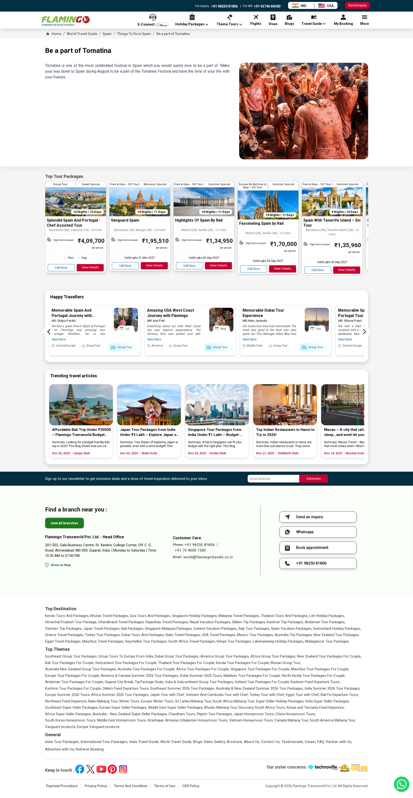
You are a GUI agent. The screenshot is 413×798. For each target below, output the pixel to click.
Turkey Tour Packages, (103, 635)
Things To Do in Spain (134, 34)
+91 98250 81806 (224, 6)
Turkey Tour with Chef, (267, 695)
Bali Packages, (132, 628)
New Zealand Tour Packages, (336, 635)
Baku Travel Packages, (183, 635)
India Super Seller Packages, (327, 701)
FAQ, (321, 742)
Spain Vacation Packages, (291, 628)
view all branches (64, 523)
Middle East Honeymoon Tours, (122, 720)
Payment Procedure (62, 786)
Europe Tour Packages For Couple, (72, 675)
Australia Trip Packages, (293, 635)
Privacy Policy (96, 786)
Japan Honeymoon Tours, (254, 714)
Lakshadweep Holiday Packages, (278, 641)
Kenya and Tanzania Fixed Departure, (316, 707)
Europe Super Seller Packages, (123, 707)
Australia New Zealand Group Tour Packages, (81, 669)
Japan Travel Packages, (101, 628)
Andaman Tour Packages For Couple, (74, 682)
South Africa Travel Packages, (192, 641)
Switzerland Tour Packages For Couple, (126, 663)
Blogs (198, 742)
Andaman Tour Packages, (325, 622)
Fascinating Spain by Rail (261, 223)
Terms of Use (164, 786)
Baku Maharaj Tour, (103, 701)
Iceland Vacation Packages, (215, 628)
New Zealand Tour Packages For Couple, (329, 656)
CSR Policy (190, 786)
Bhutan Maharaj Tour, (220, 707)
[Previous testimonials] (49, 331)
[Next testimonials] (364, 331)
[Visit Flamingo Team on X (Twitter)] (90, 769)
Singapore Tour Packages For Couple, (260, 669)
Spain (107, 34)
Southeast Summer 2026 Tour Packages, (182, 688)
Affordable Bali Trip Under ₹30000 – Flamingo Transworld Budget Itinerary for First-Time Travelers (81, 432)
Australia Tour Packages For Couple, (146, 669)
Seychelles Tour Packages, (146, 641)
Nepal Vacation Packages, (210, 622)
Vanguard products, (60, 727)
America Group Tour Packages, (225, 656)
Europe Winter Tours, (157, 701)
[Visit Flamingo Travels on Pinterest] (112, 769)
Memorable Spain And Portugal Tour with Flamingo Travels (364, 315)
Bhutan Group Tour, (286, 663)
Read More (58, 339)
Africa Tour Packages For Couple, (203, 669)
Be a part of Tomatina (173, 34)
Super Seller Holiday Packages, (280, 701)
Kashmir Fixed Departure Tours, (315, 682)
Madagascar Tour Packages (327, 641)
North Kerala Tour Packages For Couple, (313, 675)
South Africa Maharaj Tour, (234, 701)
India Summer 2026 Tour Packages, (332, 688)
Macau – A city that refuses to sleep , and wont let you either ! (350, 432)
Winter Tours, (129, 701)
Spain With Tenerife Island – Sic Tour (332, 223)
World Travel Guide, (176, 742)
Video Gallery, (214, 742)
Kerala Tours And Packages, (67, 616)
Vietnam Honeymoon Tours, (251, 720)
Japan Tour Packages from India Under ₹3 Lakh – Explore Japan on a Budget (149, 432)
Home (56, 34)
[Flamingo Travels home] (65, 21)
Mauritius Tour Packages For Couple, (320, 669)
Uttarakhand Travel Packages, (121, 622)
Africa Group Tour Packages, (273, 656)
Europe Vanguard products (98, 727)
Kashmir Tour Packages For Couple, (73, 688)
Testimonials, (293, 742)
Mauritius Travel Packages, (103, 641)
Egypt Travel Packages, (63, 641)
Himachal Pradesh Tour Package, (71, 622)
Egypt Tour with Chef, (303, 695)
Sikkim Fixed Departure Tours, (126, 688)
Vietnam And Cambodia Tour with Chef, (217, 695)
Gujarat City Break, (119, 682)
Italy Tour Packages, (254, 628)
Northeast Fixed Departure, (66, 701)
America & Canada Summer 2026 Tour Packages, (140, 675)
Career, (311, 742)
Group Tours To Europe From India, (126, 656)
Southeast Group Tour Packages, (71, 656)
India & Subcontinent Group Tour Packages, (199, 682)
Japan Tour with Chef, (167, 695)
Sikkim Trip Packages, (249, 622)
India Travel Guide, (144, 742)
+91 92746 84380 (266, 6)
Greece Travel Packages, (64, 635)
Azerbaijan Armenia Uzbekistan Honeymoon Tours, (188, 720)
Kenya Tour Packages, (234, 641)
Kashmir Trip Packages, (285, 622)
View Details (90, 267)
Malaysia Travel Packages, (239, 616)
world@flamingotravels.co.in (208, 557)
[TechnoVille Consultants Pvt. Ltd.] (323, 768)
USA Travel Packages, (219, 635)
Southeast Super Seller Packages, (71, 707)
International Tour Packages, (104, 742)
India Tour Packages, (62, 742)
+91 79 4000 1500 (190, 550)
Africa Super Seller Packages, (68, 714)
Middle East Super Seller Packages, (175, 707)
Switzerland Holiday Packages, (337, 628)
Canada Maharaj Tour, (292, 720)
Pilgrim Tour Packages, (215, 714)
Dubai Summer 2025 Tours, (201, 675)
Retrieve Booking (90, 749)
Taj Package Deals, (149, 682)
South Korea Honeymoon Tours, (70, 720)
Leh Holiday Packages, (327, 616)
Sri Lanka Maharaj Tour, (193, 701)
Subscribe (313, 478)
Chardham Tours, (182, 714)
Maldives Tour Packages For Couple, (252, 675)
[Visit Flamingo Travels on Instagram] (123, 769)
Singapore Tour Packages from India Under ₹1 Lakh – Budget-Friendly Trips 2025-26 (214, 432)
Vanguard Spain (125, 220)
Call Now (61, 267)
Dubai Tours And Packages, (143, 635)
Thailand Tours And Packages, (284, 616)
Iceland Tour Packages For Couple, (262, 682)
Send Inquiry (357, 5)
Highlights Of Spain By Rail (199, 220)
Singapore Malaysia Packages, (169, 628)
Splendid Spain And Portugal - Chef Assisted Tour (73, 223)
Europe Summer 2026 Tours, (67, 695)
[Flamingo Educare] (353, 768)
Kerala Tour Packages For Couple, (243, 663)
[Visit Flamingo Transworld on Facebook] (79, 769)
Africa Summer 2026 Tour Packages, (120, 695)
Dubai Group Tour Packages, (177, 656)
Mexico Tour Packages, (255, 635)
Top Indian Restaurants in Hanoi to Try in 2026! (285, 432)
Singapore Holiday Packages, (194, 616)
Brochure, (235, 742)
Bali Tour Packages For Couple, (69, 663)
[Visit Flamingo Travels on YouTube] (101, 769)
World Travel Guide (82, 34)
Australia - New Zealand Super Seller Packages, (130, 714)
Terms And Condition (130, 786)
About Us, (252, 742)
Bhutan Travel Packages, (109, 616)
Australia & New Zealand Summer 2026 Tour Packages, (260, 688)
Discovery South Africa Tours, (262, 707)
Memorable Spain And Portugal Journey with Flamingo (72, 315)
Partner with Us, (339, 742)
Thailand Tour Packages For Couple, (186, 663)
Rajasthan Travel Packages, (167, 622)
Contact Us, (271, 742)
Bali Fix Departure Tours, (340, 695)
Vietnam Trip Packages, (63, 628)
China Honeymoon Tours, (296, 714)
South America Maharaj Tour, (333, 720)
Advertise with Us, (60, 749)
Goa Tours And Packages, (150, 616)
